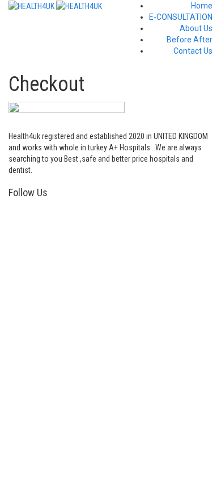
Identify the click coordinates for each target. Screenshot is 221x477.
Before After (189, 39)
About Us (196, 28)
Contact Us (192, 50)
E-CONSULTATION (180, 16)
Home (201, 5)
